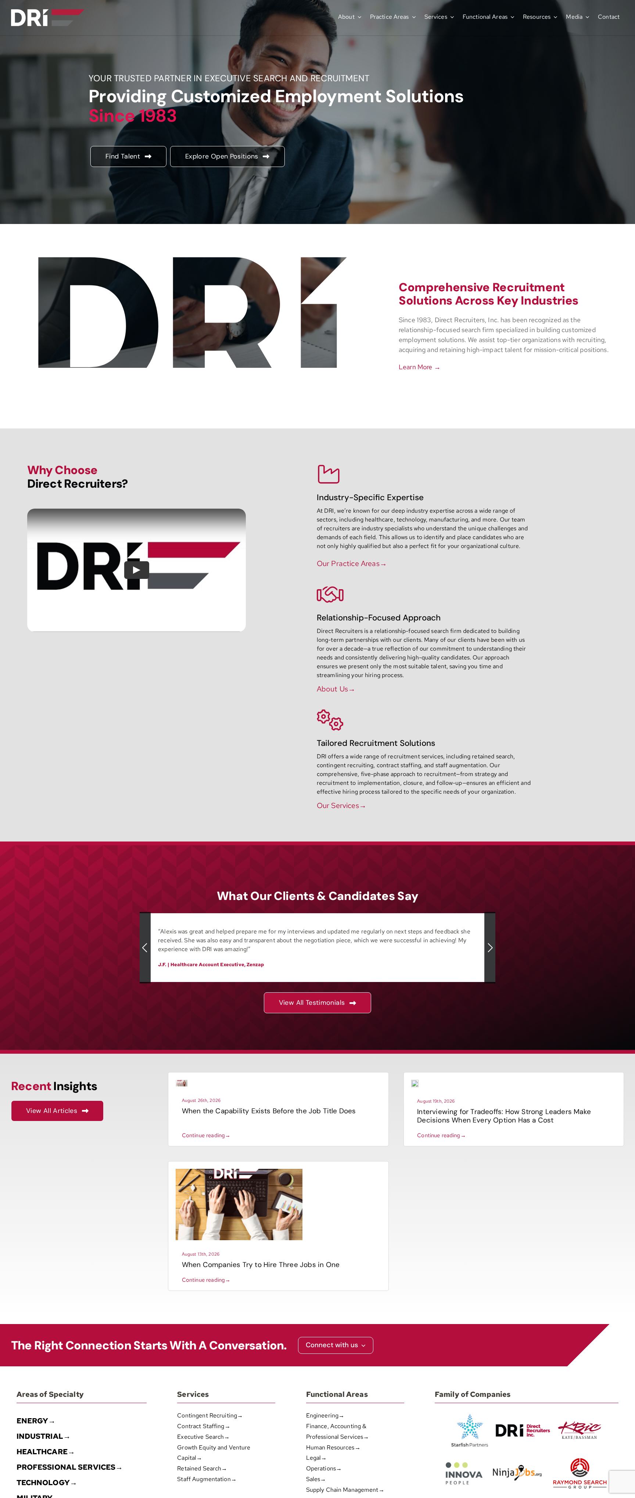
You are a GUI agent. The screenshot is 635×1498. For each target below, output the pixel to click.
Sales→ (316, 1479)
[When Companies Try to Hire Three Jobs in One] (239, 1171)
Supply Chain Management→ (345, 1490)
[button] (145, 947)
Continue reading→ (206, 1135)
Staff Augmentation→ (206, 1479)
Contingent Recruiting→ (210, 1415)
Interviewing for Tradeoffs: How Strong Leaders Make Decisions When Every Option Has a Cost (504, 1116)
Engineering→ (325, 1415)
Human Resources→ (333, 1447)
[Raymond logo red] (579, 1456)
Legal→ (316, 1458)
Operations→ (324, 1468)
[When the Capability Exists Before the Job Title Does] (181, 1082)
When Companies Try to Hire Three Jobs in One (261, 1264)
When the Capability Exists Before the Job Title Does (269, 1111)
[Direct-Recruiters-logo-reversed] (48, 12)
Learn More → (420, 367)
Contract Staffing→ (203, 1426)
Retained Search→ (202, 1468)
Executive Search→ (203, 1437)
